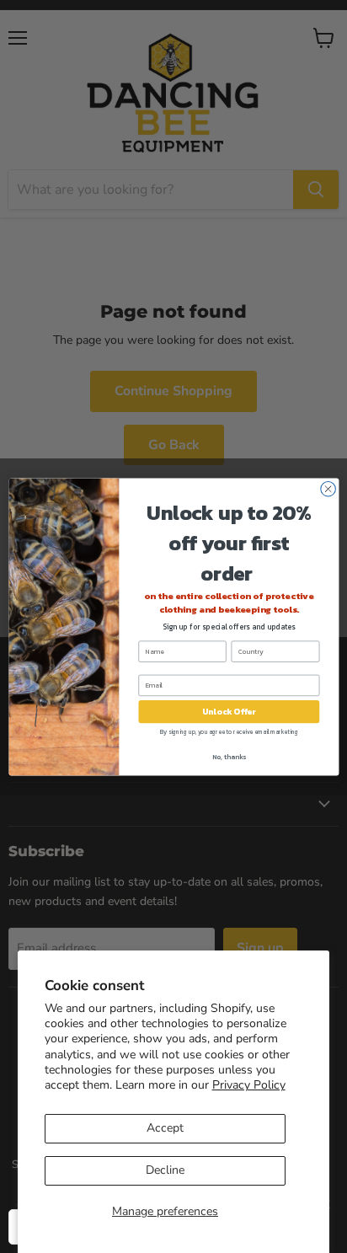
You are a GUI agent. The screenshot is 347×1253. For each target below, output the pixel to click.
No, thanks (228, 757)
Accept (165, 1128)
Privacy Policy (249, 1085)
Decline (165, 1170)
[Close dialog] (327, 488)
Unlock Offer (228, 711)
